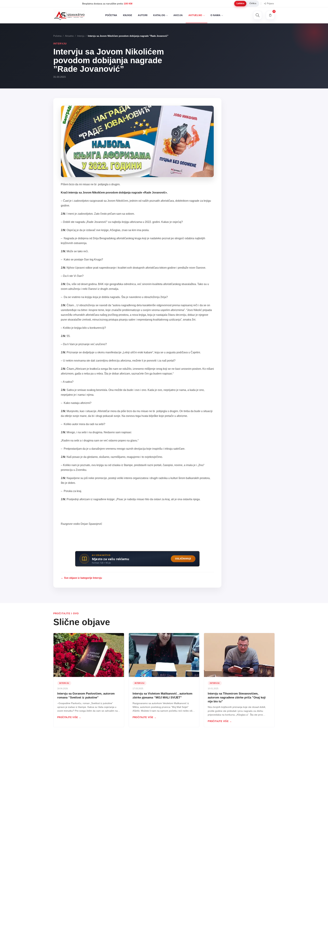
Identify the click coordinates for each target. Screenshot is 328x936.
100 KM (98, 3)
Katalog (159, 15)
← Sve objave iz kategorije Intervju (81, 577)
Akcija (178, 15)
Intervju (80, 36)
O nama (215, 15)
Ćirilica (252, 3)
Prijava (270, 3)
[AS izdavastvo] (69, 15)
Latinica (240, 3)
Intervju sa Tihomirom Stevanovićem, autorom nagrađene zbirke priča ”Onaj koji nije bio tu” (237, 697)
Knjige (127, 15)
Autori (142, 15)
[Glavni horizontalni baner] (137, 556)
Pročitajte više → (69, 717)
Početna (111, 15)
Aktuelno (195, 15)
